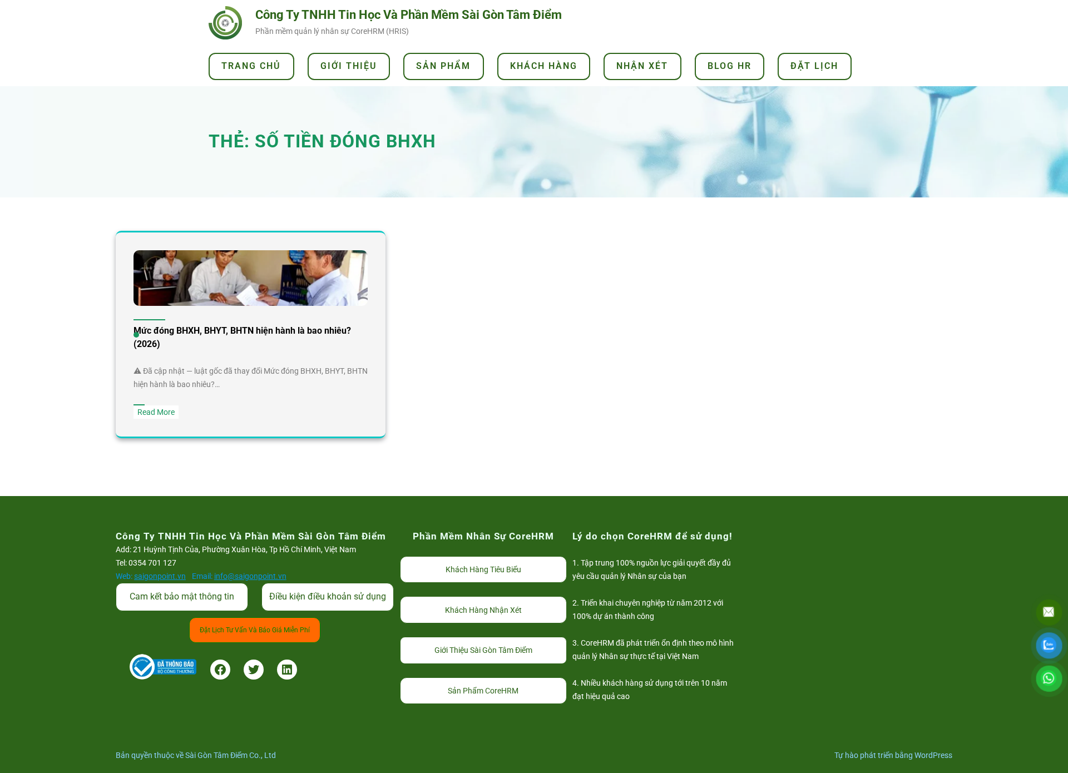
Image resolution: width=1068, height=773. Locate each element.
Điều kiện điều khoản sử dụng (327, 596)
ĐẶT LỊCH (814, 66)
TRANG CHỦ (251, 66)
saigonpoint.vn (160, 576)
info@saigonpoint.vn (250, 576)
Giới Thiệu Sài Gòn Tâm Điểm (483, 650)
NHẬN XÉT (642, 66)
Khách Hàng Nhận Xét (483, 610)
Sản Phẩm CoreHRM (483, 690)
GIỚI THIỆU (348, 66)
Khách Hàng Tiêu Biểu (483, 569)
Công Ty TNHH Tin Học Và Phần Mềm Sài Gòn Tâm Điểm (408, 15)
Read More (158, 413)
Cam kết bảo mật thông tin (182, 596)
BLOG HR (729, 66)
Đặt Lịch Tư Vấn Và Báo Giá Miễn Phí (255, 630)
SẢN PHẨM (443, 66)
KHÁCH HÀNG (543, 66)
